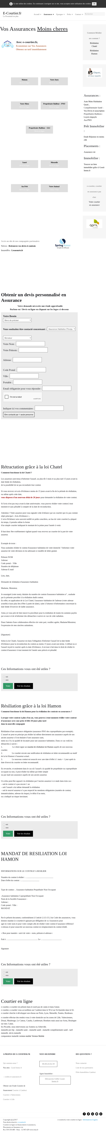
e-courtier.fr (22, 1122)
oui (7, 677)
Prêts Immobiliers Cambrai (86, 1072)
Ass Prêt (24, 186)
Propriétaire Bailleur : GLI (39, 128)
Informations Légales (90, 1120)
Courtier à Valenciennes (11, 1095)
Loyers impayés (90, 117)
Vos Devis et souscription (94, 111)
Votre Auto (54, 80)
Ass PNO (88, 120)
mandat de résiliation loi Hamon (40, 747)
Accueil (37, 14)
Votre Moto (24, 104)
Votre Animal (54, 186)
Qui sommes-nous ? (10, 1063)
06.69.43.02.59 (48, 1064)
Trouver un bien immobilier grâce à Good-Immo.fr (94, 167)
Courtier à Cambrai (20, 1090)
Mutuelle (54, 162)
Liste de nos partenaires (84, 1068)
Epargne (60, 14)
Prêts (70, 14)
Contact (79, 14)
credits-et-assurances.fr (13, 1077)
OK (94, 4)
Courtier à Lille (8, 1099)
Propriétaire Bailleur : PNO (54, 104)
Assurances (49, 14)
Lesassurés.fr (17, 250)
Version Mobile (38, 1036)
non (7, 680)
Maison (24, 80)
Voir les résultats (23, 686)
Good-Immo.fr (16, 1068)
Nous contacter (81, 1063)
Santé (24, 162)
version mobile (25, 1036)
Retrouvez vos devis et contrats (22, 246)
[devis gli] (39, 119)
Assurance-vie (89, 152)
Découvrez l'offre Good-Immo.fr (55, 1080)
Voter (8, 686)
